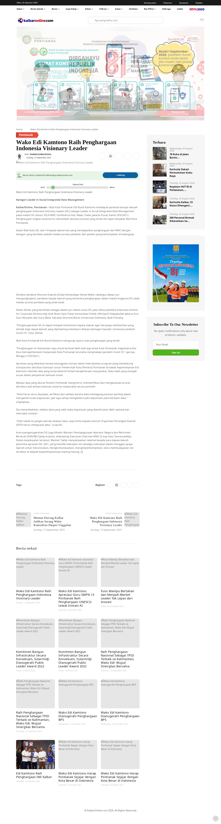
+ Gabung (120, 175)
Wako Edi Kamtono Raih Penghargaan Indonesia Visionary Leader (33, 594)
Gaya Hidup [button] (71, 9)
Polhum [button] (103, 9)
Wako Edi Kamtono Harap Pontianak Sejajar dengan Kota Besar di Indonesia (77, 777)
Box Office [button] (149, 9)
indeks (180, 9)
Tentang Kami (80, 815)
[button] (195, 20)
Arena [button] (117, 9)
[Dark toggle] (202, 20)
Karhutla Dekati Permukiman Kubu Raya (181, 173)
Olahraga (166, 9)
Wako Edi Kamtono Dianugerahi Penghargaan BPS (77, 716)
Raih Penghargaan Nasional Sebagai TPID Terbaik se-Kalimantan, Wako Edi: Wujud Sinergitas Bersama (117, 659)
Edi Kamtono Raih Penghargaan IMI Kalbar (34, 775)
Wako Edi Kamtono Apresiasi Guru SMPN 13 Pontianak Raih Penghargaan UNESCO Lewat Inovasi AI (76, 598)
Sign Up (176, 352)
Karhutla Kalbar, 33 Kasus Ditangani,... (181, 204)
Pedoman (95, 815)
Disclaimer (110, 815)
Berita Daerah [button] (37, 9)
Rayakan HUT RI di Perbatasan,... (181, 188)
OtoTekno (133, 9)
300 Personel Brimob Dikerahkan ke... (182, 219)
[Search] (159, 20)
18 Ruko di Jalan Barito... (179, 156)
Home (19, 129)
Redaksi (122, 815)
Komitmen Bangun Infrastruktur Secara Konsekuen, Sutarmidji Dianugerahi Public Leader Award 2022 (32, 659)
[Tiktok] (121, 802)
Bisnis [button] (54, 9)
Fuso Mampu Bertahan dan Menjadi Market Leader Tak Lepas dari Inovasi (117, 596)
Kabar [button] (19, 9)
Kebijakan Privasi (139, 815)
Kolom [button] (88, 9)
